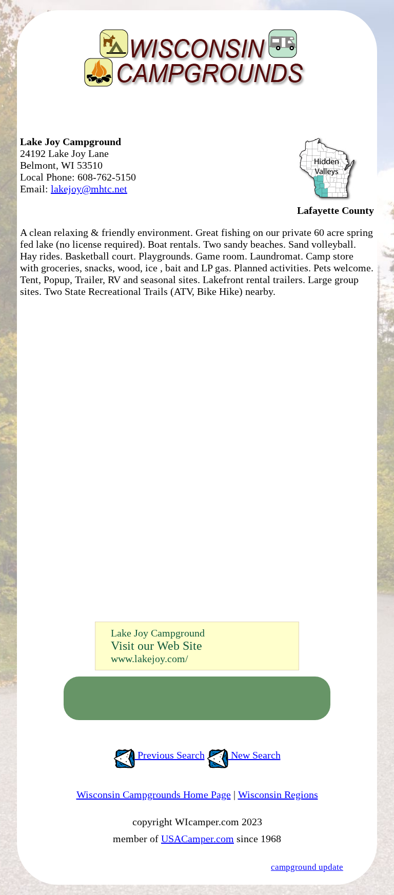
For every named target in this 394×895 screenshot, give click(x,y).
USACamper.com (197, 838)
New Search (254, 755)
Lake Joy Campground (158, 633)
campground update (307, 867)
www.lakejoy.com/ (149, 658)
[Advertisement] (140, 115)
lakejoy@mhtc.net (89, 188)
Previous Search (170, 755)
